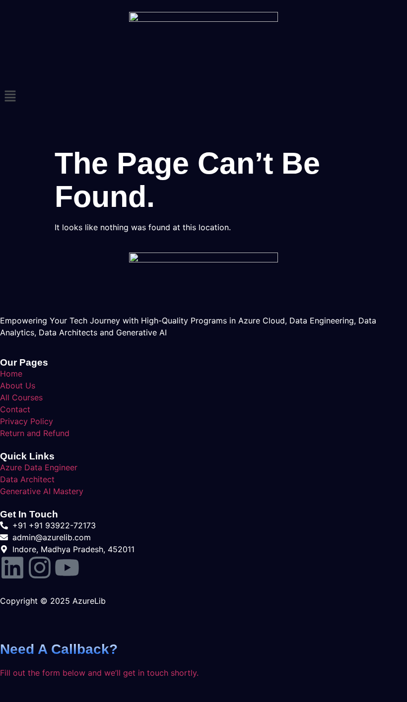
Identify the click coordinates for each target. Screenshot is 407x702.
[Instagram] (39, 567)
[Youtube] (67, 567)
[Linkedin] (12, 567)
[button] (203, 96)
